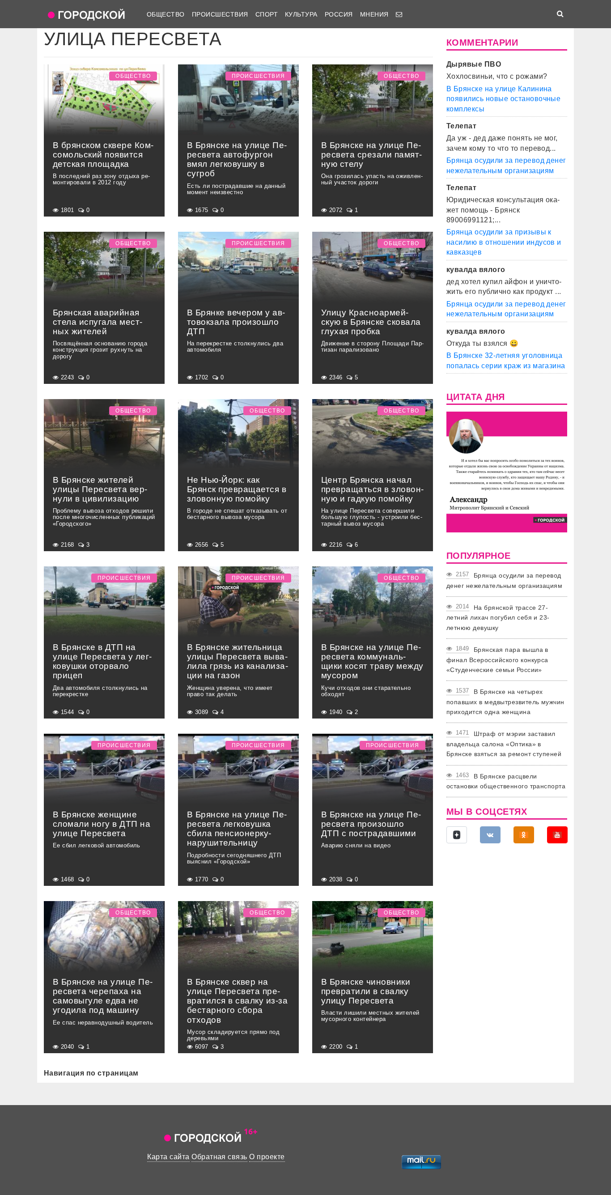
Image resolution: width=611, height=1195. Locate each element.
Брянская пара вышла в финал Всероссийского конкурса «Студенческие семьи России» (497, 659)
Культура (301, 14)
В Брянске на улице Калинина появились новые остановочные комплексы (503, 99)
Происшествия (220, 14)
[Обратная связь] (399, 14)
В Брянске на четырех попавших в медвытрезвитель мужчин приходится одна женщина (505, 701)
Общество (166, 14)
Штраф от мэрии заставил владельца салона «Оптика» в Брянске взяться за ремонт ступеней (503, 743)
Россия (339, 14)
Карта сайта (168, 1157)
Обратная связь (219, 1157)
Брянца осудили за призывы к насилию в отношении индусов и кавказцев (503, 242)
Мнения (374, 14)
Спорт (266, 14)
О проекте (266, 1157)
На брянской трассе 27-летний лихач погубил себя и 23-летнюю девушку (498, 617)
